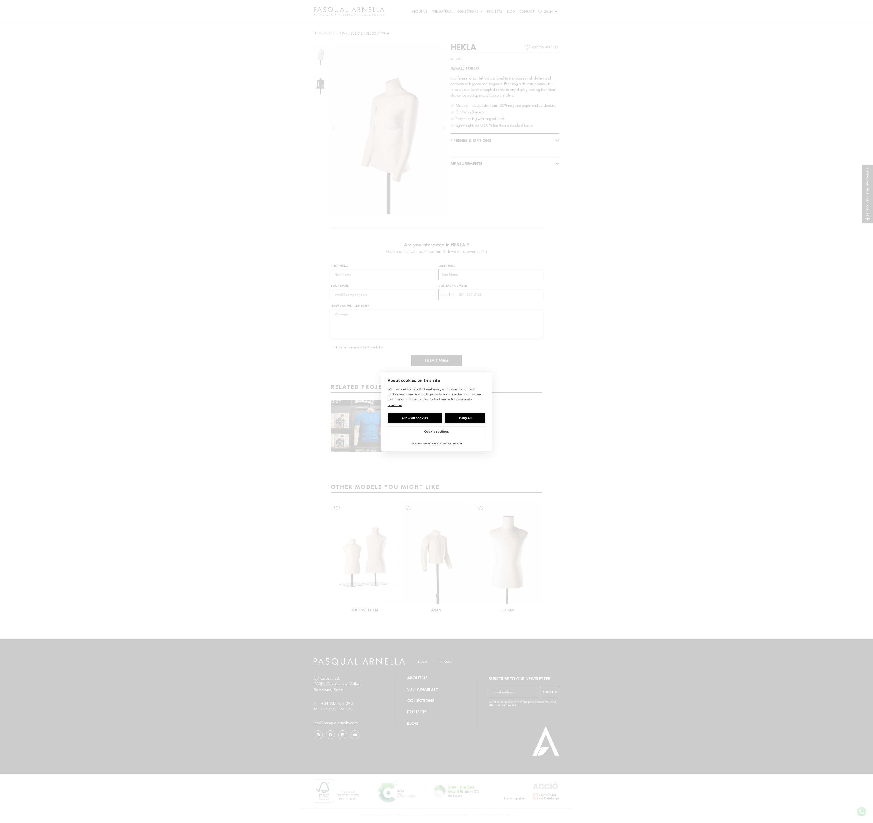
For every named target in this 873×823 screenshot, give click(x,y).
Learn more (395, 405)
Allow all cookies (414, 418)
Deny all (465, 418)
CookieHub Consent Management (444, 443)
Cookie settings (436, 431)
